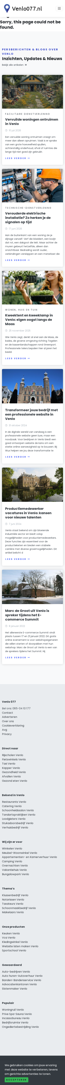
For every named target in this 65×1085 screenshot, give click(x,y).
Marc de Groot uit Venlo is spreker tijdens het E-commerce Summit (27, 615)
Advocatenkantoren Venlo (19, 984)
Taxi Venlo (8, 764)
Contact (7, 713)
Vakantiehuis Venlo (14, 870)
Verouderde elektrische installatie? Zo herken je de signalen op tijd (28, 217)
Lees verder (15, 158)
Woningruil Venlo (13, 1010)
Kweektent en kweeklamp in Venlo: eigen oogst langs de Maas (29, 319)
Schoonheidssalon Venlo (18, 810)
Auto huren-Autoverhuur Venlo (22, 976)
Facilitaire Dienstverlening (27, 114)
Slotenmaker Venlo (14, 989)
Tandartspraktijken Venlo (18, 815)
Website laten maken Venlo (20, 946)
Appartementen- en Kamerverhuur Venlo (29, 857)
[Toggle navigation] (59, 8)
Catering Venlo (12, 806)
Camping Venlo (12, 861)
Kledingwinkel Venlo (15, 942)
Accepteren (16, 1079)
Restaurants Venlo (14, 802)
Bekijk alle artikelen (13, 65)
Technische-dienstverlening (28, 208)
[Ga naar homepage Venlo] (22, 8)
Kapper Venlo (11, 768)
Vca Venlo (8, 938)
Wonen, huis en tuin (21, 309)
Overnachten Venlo (15, 865)
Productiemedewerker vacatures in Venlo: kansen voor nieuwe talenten (28, 513)
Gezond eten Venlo (14, 781)
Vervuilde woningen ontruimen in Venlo (31, 121)
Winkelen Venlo (12, 848)
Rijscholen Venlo (12, 755)
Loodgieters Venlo (14, 819)
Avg (4, 730)
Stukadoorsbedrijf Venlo (17, 823)
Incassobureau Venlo (16, 1018)
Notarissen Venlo (13, 899)
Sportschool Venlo (14, 950)
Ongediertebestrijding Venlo (20, 1027)
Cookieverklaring (13, 726)
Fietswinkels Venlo (14, 759)
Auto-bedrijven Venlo (16, 972)
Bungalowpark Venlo (15, 874)
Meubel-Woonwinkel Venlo (19, 853)
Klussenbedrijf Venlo (15, 895)
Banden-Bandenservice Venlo (21, 980)
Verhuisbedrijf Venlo (15, 827)
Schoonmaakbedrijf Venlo (19, 908)
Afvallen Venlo (11, 776)
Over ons (8, 721)
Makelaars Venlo (13, 912)
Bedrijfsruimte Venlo (15, 1022)
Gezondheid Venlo (14, 772)
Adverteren (9, 717)
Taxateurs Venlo (12, 904)
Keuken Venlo (11, 933)
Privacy (7, 734)
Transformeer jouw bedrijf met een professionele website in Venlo (31, 414)
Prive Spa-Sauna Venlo (17, 1014)
